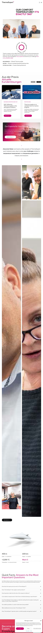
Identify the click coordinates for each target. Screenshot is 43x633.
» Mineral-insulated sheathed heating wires (18, 63)
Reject (28, 628)
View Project (7, 115)
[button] (40, 620)
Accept (20, 628)
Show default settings (37, 628)
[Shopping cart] (39, 2)
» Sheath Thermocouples (17, 61)
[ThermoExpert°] (8, 2)
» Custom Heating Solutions (19, 65)
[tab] (21, 586)
